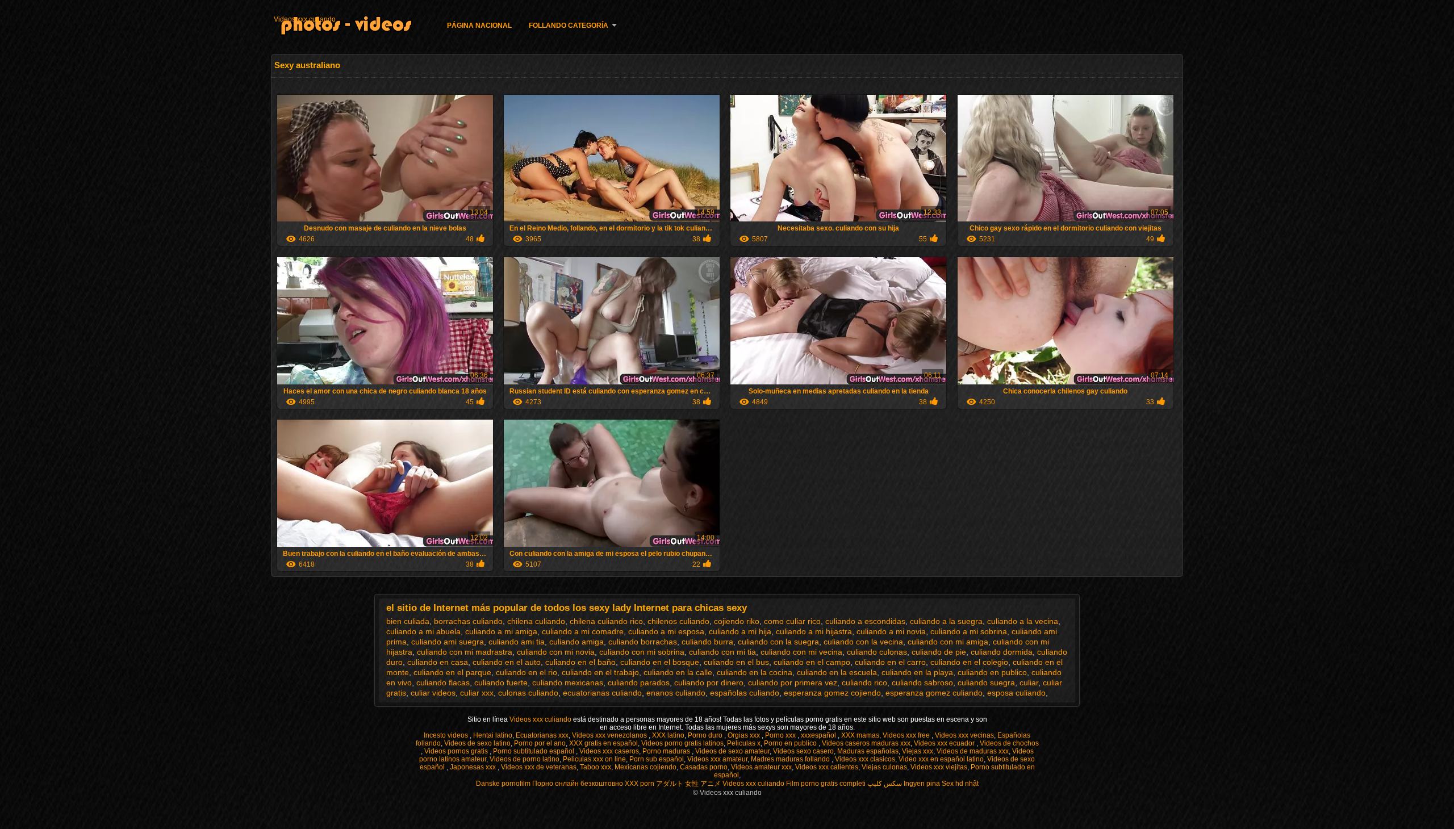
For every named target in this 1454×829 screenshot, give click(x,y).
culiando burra (707, 641)
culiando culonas (877, 651)
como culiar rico (792, 621)
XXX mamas (860, 735)
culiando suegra (986, 682)
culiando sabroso (922, 682)
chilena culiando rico (606, 621)
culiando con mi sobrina (641, 651)
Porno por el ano (540, 743)
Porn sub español (656, 759)
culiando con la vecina (863, 641)
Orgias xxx (745, 735)
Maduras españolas (868, 751)
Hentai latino (492, 735)
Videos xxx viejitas (938, 767)
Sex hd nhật (960, 784)
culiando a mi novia (891, 631)
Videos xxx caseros (609, 751)
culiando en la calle (678, 672)
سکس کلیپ (884, 784)
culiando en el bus (736, 662)
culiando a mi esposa (666, 631)
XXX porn (639, 784)
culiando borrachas (642, 641)
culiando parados (639, 682)
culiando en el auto (507, 662)
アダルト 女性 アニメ (688, 784)
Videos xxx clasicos (865, 759)
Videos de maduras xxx (973, 751)
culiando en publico (992, 672)
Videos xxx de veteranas (538, 767)
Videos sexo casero (803, 751)
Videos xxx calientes (826, 767)
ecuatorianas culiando (602, 692)
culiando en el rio (526, 672)
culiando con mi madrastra (464, 651)
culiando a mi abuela (423, 631)
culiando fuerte (501, 682)
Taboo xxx (595, 767)
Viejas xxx (917, 751)
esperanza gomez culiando (934, 692)
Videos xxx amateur (717, 759)
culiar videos (433, 692)
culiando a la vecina (1022, 621)
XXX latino (668, 735)
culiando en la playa (917, 672)
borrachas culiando (468, 621)
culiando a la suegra (946, 621)
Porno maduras (667, 751)
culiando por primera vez (792, 682)
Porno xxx (781, 735)
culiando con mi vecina (801, 651)
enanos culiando (675, 692)
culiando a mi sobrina (968, 631)
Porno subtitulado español (534, 751)
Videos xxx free (907, 735)
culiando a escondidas (865, 621)
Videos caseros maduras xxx (866, 743)
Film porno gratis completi (826, 784)
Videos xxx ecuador (945, 743)
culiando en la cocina (754, 672)
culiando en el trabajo (600, 672)
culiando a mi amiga (501, 631)
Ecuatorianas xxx (542, 735)
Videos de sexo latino (477, 743)
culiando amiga (576, 641)
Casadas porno (704, 767)
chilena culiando (536, 621)
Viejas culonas (884, 767)
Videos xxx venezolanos (610, 735)
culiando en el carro (890, 662)
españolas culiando (744, 692)
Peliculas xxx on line (594, 759)
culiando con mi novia (556, 651)
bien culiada (407, 621)
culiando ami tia (516, 641)
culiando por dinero (708, 682)
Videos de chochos (1009, 743)
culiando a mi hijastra (814, 631)
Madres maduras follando (791, 759)
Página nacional (479, 26)
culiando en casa (437, 662)
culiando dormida (1002, 651)
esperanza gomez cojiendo (832, 692)
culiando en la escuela (837, 672)
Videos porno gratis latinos (682, 743)
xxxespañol (819, 735)
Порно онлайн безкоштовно (577, 784)
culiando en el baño (580, 662)
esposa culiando (1016, 692)
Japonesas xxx (474, 767)
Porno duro (706, 735)
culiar (1029, 682)
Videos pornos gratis (457, 751)
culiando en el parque (452, 672)
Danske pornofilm (503, 784)
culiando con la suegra (778, 641)
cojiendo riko (736, 621)
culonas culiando (528, 692)
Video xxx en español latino (941, 759)
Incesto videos (447, 735)
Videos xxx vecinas (964, 735)
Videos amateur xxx (761, 767)
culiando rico (864, 682)
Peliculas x (744, 743)
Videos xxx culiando (305, 19)
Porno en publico (791, 743)
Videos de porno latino (524, 759)
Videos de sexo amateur (732, 751)
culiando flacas (443, 682)
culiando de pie (939, 651)
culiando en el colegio (969, 662)
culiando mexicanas (567, 682)
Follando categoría (568, 26)
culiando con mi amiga (948, 641)
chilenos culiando (678, 621)
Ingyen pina (922, 784)
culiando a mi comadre (583, 631)
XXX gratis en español (603, 743)
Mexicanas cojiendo (645, 767)
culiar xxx (477, 692)
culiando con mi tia (722, 651)
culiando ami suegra (447, 641)
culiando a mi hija (740, 631)
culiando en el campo (812, 662)
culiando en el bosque (659, 662)
